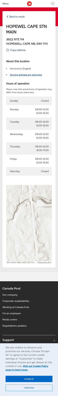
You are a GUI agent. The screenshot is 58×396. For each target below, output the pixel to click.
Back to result (17, 16)
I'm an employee (11, 313)
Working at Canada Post (15, 307)
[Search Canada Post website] (53, 3)
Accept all (28, 379)
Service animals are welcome (26, 74)
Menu (5, 3)
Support (8, 340)
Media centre (9, 319)
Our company (9, 294)
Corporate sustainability (15, 301)
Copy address (18, 50)
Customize (29, 388)
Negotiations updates (14, 325)
